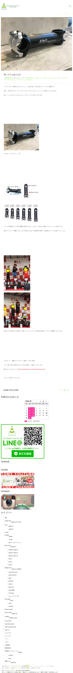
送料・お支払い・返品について (10, 668)
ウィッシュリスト (39, 666)
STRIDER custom (13, 618)
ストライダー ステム (60, 78)
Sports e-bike (8, 612)
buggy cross (8, 520)
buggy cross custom (16, 522)
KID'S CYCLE (8, 545)
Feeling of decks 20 (13, 550)
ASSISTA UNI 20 (12, 575)
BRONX (10, 536)
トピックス (8, 636)
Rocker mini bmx (9, 609)
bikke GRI (11, 581)
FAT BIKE (7, 535)
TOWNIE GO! (14, 613)
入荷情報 (7, 645)
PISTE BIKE (7, 599)
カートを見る (50, 666)
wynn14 (10, 562)
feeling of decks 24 (13, 556)
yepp (10, 658)
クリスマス (8, 633)
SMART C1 (11, 526)
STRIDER (29, 78)
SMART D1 (11, 529)
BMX (6, 517)
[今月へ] (43, 401)
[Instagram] (17, 502)
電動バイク (8, 661)
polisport (11, 655)
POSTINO (11, 606)
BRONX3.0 (13, 546)
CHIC (6, 525)
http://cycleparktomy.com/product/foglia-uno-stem (32, 369)
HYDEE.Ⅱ (11, 584)
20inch (11, 600)
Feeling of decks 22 (13, 552)
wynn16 (10, 564)
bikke (10, 578)
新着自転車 (8, 78)
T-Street (10, 539)
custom (6, 532)
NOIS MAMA (12, 590)
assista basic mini (13, 572)
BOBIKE (20, 652)
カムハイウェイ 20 (14, 596)
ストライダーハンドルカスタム (24, 79)
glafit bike (13, 662)
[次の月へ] (46, 401)
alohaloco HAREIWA (16, 569)
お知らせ (7, 630)
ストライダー (35, 78)
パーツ (6, 639)
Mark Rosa (11, 587)
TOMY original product (10, 627)
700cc (10, 603)
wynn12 (10, 558)
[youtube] (17, 480)
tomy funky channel (9, 624)
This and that (8, 621)
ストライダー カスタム (47, 78)
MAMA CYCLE (8, 568)
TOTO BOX (11, 593)
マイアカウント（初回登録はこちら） (22, 666)
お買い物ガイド (6, 666)
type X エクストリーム (15, 542)
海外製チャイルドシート (11, 651)
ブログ (6, 642)
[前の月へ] (40, 401)
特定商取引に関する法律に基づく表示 (30, 668)
